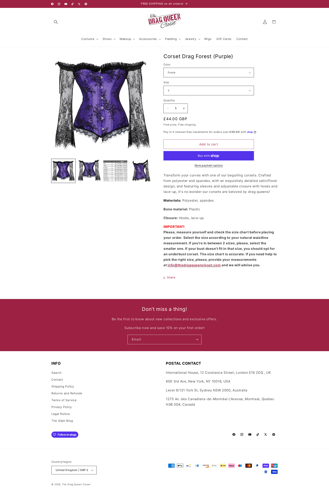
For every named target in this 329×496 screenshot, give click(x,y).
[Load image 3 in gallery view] (115, 171)
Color (166, 64)
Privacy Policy (61, 407)
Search (56, 372)
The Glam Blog (62, 420)
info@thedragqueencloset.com (194, 265)
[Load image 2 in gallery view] (89, 171)
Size (166, 82)
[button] (55, 21)
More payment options (209, 165)
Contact (57, 379)
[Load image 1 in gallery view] (63, 171)
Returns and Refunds (66, 393)
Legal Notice (60, 414)
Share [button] (171, 277)
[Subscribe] (196, 339)
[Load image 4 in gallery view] (141, 171)
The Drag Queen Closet (76, 484)
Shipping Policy (62, 386)
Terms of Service (64, 400)
